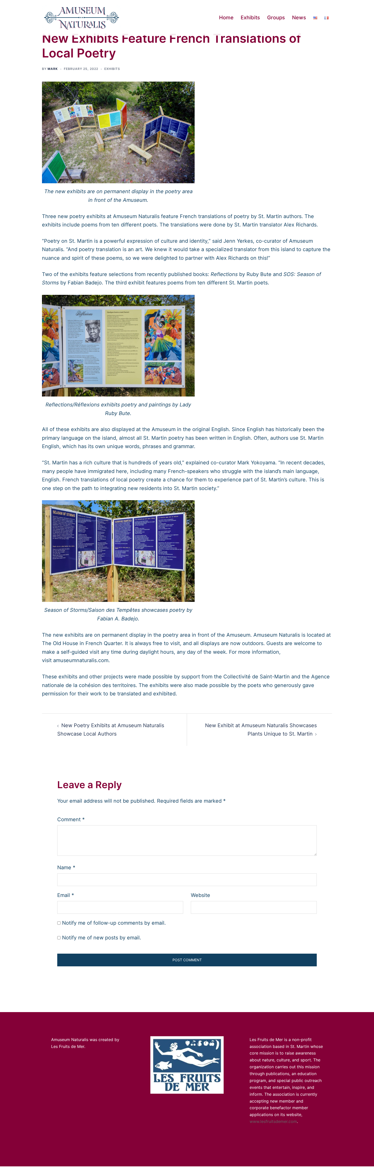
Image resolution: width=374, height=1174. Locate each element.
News (299, 17)
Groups (276, 17)
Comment (71, 819)
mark (53, 69)
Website (200, 895)
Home (226, 17)
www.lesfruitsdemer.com (273, 1121)
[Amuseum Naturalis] (81, 17)
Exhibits (250, 17)
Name (66, 867)
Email (65, 895)
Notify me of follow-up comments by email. (114, 923)
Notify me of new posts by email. (101, 938)
